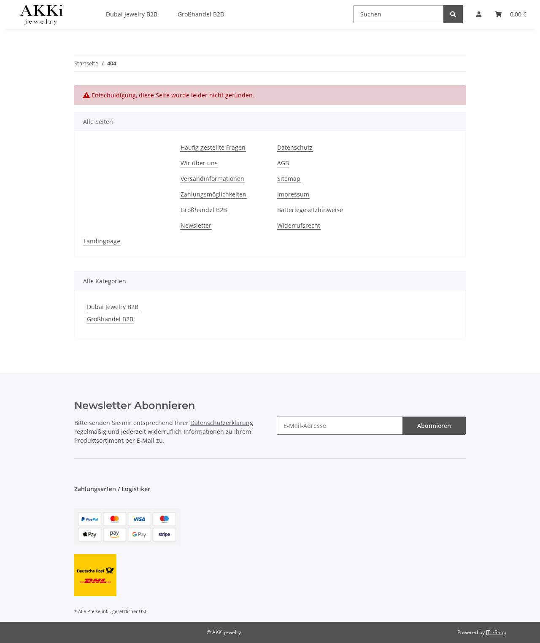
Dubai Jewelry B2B (112, 307)
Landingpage (102, 241)
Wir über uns (199, 163)
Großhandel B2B (204, 210)
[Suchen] (453, 14)
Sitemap (288, 179)
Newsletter (196, 225)
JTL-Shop (496, 632)
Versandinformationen (212, 179)
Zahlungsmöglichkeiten (213, 194)
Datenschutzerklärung (221, 423)
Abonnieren (434, 426)
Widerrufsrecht (298, 225)
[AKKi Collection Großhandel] (41, 14)
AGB (283, 163)
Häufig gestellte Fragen (213, 147)
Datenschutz (295, 147)
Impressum (293, 194)
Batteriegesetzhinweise (310, 210)
